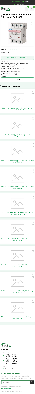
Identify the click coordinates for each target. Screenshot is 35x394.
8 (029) (11, 360)
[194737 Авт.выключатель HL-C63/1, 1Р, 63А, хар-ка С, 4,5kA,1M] (17, 281)
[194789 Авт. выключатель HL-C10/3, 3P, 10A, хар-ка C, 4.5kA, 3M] (17, 177)
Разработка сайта (7, 392)
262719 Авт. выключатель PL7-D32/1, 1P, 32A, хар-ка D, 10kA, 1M (17, 109)
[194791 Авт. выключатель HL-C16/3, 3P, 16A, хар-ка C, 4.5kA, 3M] (17, 151)
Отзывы (17, 79)
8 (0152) (11, 355)
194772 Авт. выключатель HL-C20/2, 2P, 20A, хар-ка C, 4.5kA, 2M (17, 239)
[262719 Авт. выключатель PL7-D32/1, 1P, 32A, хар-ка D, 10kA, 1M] (17, 98)
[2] (11, 49)
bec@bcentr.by (7, 388)
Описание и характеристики (17, 58)
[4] (14, 49)
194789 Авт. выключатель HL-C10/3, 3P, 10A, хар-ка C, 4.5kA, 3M (17, 187)
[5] (16, 49)
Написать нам (15, 1)
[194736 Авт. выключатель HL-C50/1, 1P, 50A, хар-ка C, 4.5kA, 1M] (17, 307)
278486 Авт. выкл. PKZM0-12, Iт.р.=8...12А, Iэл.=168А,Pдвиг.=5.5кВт (17, 135)
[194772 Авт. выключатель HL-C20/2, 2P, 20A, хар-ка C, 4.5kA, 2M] (17, 229)
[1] (9, 49)
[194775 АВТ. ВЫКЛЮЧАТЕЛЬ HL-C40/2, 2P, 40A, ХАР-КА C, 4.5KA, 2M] (17, 203)
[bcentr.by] (5, 9)
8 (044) (11, 362)
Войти (27, 1)
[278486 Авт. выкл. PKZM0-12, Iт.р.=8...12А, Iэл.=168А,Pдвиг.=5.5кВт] (17, 124)
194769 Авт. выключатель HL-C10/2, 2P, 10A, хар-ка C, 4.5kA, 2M (17, 265)
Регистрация (20, 4)
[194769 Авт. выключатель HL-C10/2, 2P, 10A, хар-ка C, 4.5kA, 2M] (17, 255)
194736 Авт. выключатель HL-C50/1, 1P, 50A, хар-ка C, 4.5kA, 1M (17, 318)
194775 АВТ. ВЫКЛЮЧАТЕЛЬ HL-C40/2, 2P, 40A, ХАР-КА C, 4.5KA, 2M (17, 213)
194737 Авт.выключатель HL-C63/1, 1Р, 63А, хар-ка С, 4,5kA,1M (17, 291)
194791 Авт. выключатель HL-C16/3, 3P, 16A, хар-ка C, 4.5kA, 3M (17, 161)
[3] (13, 49)
